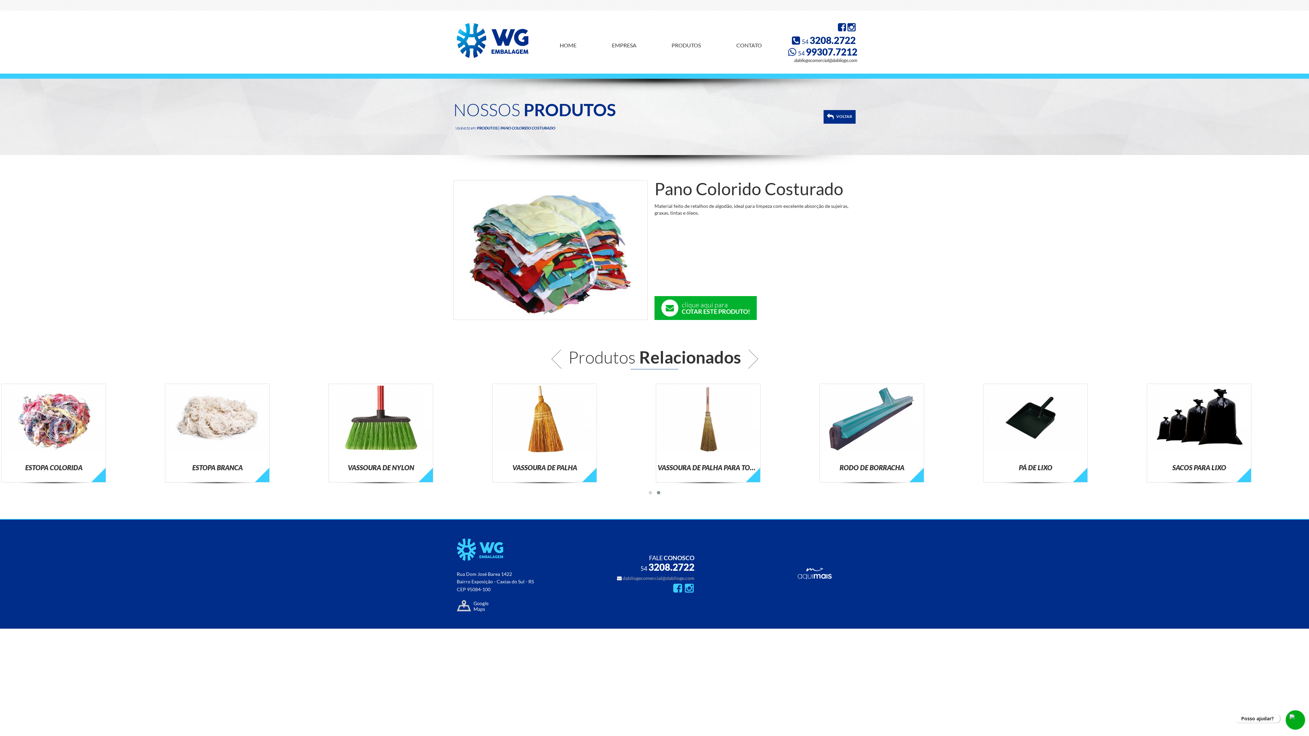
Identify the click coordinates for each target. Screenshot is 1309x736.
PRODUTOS (686, 45)
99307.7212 (827, 52)
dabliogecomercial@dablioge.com (825, 60)
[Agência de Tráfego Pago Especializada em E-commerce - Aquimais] (815, 578)
